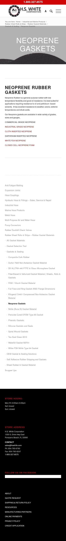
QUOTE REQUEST (13, 498)
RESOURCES (11, 507)
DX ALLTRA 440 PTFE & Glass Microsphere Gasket (31, 268)
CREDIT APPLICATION (14, 525)
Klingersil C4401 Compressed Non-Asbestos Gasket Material (31, 296)
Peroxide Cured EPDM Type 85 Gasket (25, 314)
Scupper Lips (11, 370)
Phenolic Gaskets (16, 320)
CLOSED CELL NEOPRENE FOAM (19, 145)
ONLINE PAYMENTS (13, 516)
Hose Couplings (12, 195)
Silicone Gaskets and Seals (20, 325)
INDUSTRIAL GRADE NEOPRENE (19, 126)
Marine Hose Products (15, 210)
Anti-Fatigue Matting (14, 185)
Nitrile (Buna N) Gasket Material (22, 309)
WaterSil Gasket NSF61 (18, 342)
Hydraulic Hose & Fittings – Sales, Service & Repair (28, 200)
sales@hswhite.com (13, 445)
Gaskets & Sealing (15, 251)
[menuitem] (44, 11)
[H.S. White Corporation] (27, 11)
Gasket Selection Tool (16, 246)
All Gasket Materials (16, 240)
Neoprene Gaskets (16, 303)
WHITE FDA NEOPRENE (15, 140)
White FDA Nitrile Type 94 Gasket (23, 348)
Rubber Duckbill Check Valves (18, 230)
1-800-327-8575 (12, 454)
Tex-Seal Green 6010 (17, 336)
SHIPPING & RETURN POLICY (18, 502)
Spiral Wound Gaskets (18, 331)
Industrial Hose (11, 205)
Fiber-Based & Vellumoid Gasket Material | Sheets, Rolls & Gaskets (34, 275)
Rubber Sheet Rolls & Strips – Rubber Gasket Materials (29, 235)
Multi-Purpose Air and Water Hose (20, 220)
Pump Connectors (13, 225)
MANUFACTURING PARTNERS (18, 511)
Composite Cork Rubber (18, 257)
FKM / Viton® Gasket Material (21, 283)
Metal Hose (10, 215)
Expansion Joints (12, 190)
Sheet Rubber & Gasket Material (21, 364)
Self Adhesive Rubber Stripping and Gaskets (27, 359)
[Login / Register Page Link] (44, 11)
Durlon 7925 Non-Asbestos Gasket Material (27, 262)
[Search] (50, 11)
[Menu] (57, 11)
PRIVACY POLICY (12, 521)
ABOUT (8, 493)
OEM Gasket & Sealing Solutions (22, 353)
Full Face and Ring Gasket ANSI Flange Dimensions (31, 288)
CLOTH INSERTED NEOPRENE (18, 131)
